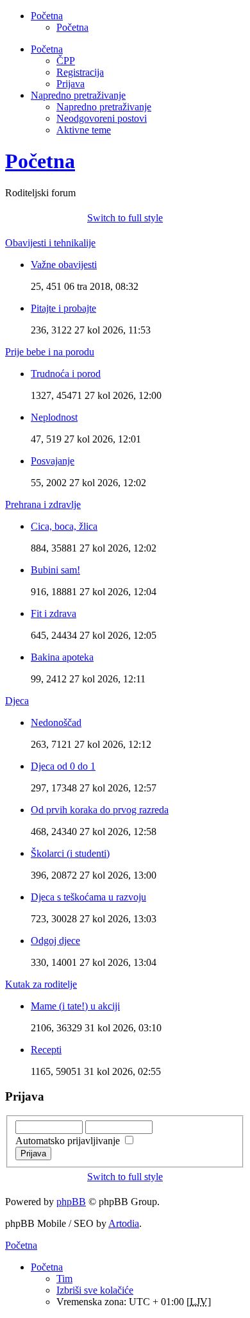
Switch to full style (125, 217)
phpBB (71, 1201)
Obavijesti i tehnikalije (50, 242)
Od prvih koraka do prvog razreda (100, 809)
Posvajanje (52, 460)
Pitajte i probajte (63, 308)
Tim (64, 1278)
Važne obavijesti (64, 264)
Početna (72, 27)
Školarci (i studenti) (70, 853)
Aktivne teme (83, 129)
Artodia (123, 1223)
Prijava (70, 83)
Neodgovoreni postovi (101, 118)
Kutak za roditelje (41, 984)
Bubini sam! (55, 569)
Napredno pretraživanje (103, 106)
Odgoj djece (55, 940)
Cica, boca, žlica (64, 526)
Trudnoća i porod (66, 373)
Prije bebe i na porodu (49, 351)
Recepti (46, 1049)
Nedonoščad (56, 722)
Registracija (80, 72)
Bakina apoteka (62, 657)
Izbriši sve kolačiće (94, 1290)
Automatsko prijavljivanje (68, 1140)
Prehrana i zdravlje (43, 504)
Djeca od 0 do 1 (63, 766)
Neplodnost (54, 417)
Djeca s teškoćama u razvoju (88, 896)
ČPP (65, 60)
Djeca (17, 700)
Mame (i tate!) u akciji (75, 1006)
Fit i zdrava (53, 613)
